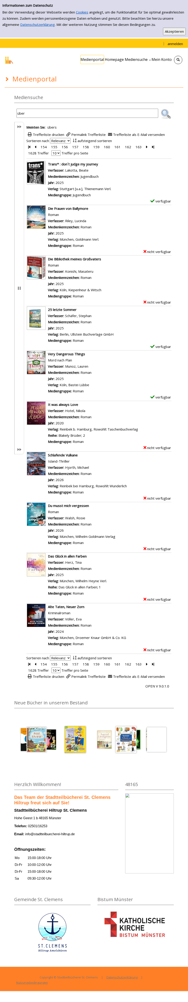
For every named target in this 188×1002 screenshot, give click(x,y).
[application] (137, 59)
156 (65, 147)
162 (128, 147)
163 (138, 147)
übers (52, 127)
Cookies (82, 12)
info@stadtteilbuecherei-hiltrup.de (50, 834)
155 (54, 147)
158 (86, 147)
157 (75, 147)
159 (96, 147)
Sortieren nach (37, 140)
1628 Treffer (38, 153)
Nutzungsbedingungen (32, 982)
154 (44, 147)
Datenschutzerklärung (37, 24)
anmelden (175, 43)
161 (117, 147)
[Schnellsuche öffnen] (178, 60)
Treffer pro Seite (74, 153)
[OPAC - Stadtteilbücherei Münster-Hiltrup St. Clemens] (22, 59)
